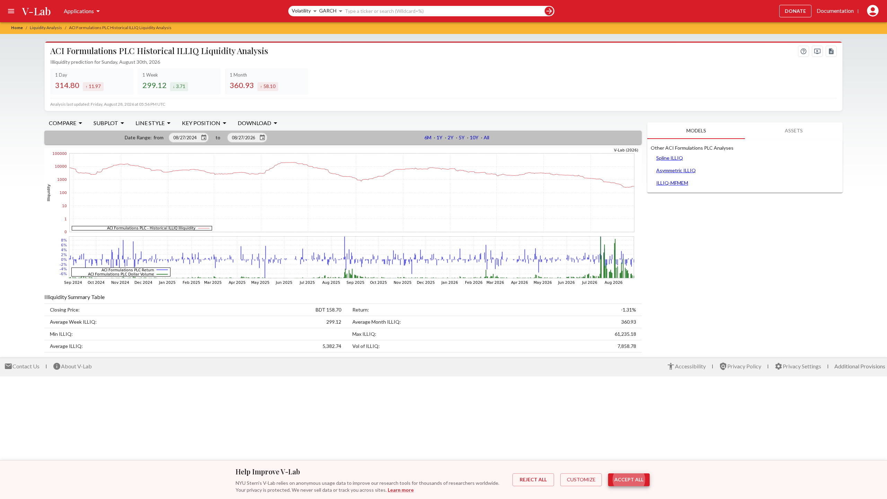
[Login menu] (871, 11)
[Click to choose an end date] (262, 137)
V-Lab (36, 11)
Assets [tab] (794, 130)
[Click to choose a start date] (203, 137)
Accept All (628, 479)
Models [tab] (696, 130)
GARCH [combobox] (327, 11)
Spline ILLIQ (669, 158)
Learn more (401, 490)
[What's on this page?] (803, 51)
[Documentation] (831, 51)
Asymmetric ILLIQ (676, 170)
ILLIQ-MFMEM (672, 183)
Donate (795, 11)
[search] (549, 11)
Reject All (533, 479)
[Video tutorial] (817, 51)
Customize (581, 479)
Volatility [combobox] (301, 11)
